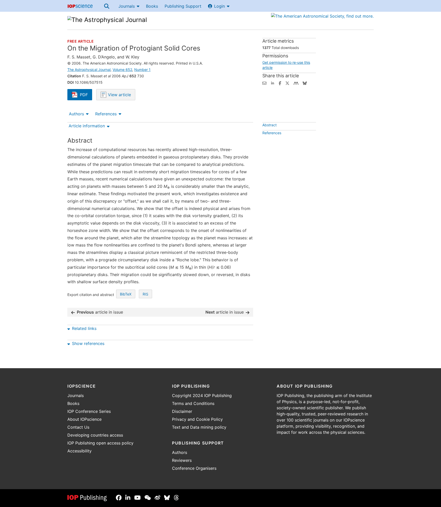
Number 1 (142, 69)
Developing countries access (95, 435)
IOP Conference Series (89, 411)
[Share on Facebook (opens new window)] (280, 82)
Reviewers (182, 460)
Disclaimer (182, 411)
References (106, 113)
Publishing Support (183, 6)
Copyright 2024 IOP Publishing (202, 395)
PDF (86, 95)
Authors (76, 113)
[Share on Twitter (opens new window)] (287, 82)
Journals (126, 6)
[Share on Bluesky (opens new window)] (305, 82)
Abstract (269, 125)
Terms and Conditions (193, 403)
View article (119, 94)
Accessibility (79, 450)
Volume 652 (122, 69)
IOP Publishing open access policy (100, 443)
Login (219, 6)
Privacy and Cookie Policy (197, 419)
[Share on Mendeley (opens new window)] (296, 82)
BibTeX (125, 294)
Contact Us (78, 427)
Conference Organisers (194, 468)
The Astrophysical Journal (89, 69)
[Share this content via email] (264, 82)
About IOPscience (84, 419)
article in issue (100, 312)
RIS (145, 294)
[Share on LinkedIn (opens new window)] (273, 82)
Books (152, 6)
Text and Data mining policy (199, 427)
